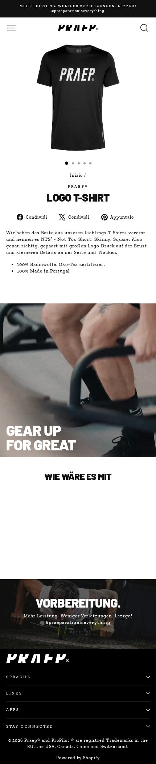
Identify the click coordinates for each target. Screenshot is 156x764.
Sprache (18, 677)
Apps (13, 709)
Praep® (78, 186)
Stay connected (29, 726)
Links (14, 693)
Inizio (76, 175)
